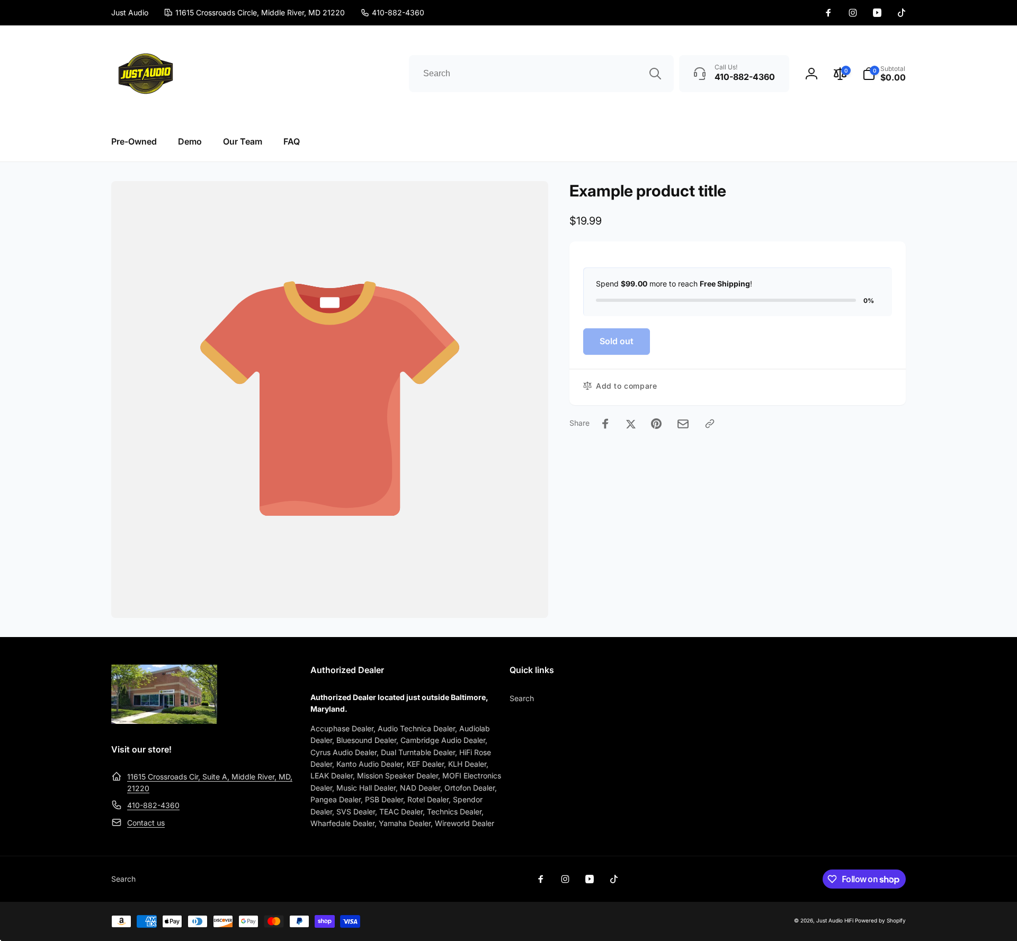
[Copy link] (709, 423)
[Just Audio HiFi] (164, 720)
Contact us (146, 822)
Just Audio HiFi (834, 920)
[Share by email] (683, 424)
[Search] (655, 73)
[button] (884, 74)
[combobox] (541, 73)
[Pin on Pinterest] (656, 423)
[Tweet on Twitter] (631, 423)
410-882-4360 (153, 805)
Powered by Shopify (880, 920)
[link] (392, 13)
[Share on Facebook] (605, 423)
